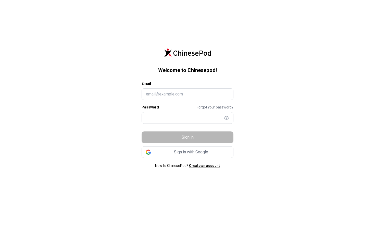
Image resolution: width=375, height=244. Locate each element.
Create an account (204, 166)
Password (150, 107)
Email (146, 83)
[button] (187, 152)
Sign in (188, 137)
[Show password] (226, 118)
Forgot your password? (215, 107)
